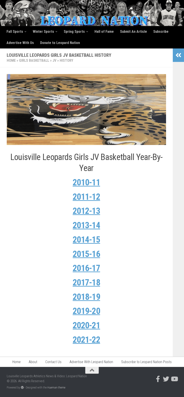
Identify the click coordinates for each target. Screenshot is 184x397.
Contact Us (53, 362)
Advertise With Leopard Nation (91, 362)
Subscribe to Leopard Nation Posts (146, 362)
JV (54, 60)
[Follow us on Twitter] (166, 379)
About (33, 362)
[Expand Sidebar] (178, 55)
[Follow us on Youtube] (174, 379)
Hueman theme (56, 387)
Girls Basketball (34, 60)
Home (11, 60)
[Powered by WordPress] (22, 387)
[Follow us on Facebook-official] (158, 379)
